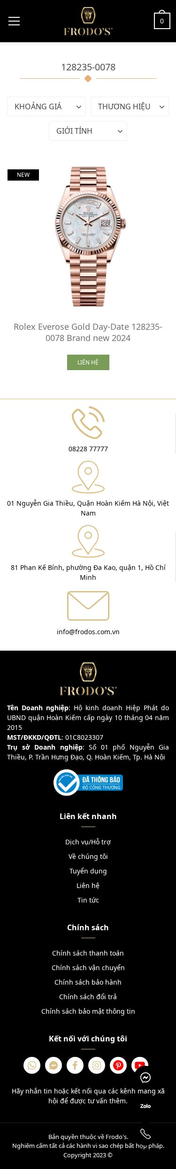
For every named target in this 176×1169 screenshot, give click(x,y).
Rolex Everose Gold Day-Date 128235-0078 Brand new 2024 (88, 332)
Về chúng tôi (88, 856)
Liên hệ (88, 885)
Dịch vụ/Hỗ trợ (88, 841)
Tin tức (88, 900)
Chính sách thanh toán (88, 953)
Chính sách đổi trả (88, 996)
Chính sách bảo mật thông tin (88, 1011)
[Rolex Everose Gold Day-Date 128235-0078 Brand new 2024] (88, 235)
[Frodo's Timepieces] (88, 20)
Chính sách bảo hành (88, 982)
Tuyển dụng (88, 870)
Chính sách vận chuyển (88, 967)
